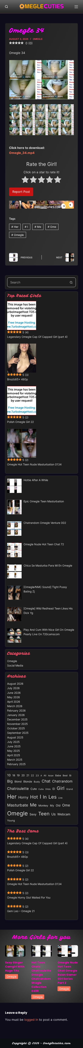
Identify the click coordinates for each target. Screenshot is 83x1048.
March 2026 (14, 706)
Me (38, 226)
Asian (50, 775)
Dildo (48, 789)
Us (53, 814)
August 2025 (15, 737)
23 (37, 775)
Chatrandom (62, 781)
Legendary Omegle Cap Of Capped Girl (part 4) (37, 336)
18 (13, 775)
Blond (18, 781)
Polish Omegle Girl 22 (20, 421)
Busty (37, 781)
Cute (33, 789)
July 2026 (13, 688)
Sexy (33, 814)
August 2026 (15, 683)
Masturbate (17, 805)
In (45, 797)
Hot (34, 797)
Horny (23, 797)
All (45, 775)
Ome (52, 226)
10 (9, 775)
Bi (70, 775)
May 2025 (13, 750)
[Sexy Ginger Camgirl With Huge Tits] (15, 951)
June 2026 (14, 692)
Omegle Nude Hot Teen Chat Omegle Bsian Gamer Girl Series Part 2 (68, 973)
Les (52, 797)
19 (18, 775)
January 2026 (16, 715)
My (52, 805)
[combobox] (36, 282)
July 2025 (13, 741)
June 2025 (14, 746)
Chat (46, 781)
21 (27, 775)
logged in (31, 1020)
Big (10, 781)
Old (58, 805)
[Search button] (71, 282)
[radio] (25, 180)
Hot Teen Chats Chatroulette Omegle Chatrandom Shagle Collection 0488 (41, 977)
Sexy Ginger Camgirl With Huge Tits (14, 967)
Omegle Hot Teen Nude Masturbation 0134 (34, 464)
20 (23, 775)
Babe (58, 775)
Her (14, 226)
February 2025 (16, 764)
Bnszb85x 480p (17, 379)
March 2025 (14, 759)
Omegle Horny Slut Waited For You (28, 897)
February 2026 (16, 710)
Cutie (41, 789)
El (54, 789)
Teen (44, 814)
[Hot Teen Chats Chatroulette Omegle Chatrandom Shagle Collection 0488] (41, 951)
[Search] (6, 6)
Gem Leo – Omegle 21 (21, 911)
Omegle (37, 39)
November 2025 (17, 723)
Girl (60, 788)
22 (32, 775)
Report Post (21, 192)
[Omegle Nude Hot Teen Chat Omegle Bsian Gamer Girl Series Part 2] (68, 951)
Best (65, 775)
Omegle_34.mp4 (22, 153)
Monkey (43, 805)
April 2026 (13, 701)
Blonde (27, 781)
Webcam (63, 814)
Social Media (15, 665)
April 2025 (13, 755)
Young (11, 820)
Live (60, 797)
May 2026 (13, 697)
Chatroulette (18, 788)
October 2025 (16, 728)
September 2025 (18, 732)
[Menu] (76, 7)
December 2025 (17, 719)
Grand (69, 789)
